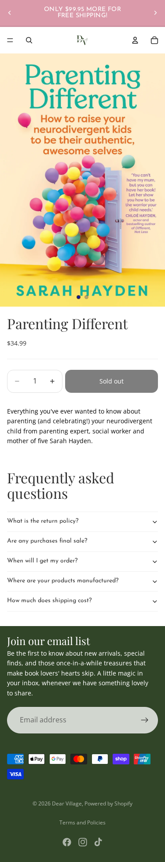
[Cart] (154, 40)
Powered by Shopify (108, 803)
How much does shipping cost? (49, 600)
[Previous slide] (9, 13)
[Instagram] (82, 842)
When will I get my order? (42, 561)
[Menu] (10, 40)
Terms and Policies (82, 822)
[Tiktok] (98, 842)
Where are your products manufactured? (62, 580)
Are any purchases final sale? (47, 541)
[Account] (135, 40)
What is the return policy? (42, 521)
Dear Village (67, 803)
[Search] (29, 40)
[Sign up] (145, 720)
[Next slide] (155, 13)
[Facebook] (67, 842)
